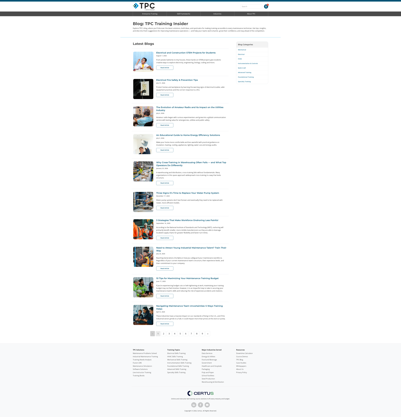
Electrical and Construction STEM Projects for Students (186, 52)
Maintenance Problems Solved (145, 353)
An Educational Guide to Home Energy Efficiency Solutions (188, 135)
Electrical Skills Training (176, 353)
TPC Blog (239, 360)
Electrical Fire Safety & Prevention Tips (177, 80)
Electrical (241, 54)
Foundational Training (246, 77)
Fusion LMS (137, 363)
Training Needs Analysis (142, 360)
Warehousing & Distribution (213, 382)
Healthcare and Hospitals (212, 366)
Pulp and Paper (208, 372)
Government (207, 363)
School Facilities (208, 375)
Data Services (207, 353)
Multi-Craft (242, 68)
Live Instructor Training (142, 372)
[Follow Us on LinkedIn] (193, 404)
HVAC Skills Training (175, 356)
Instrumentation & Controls (248, 63)
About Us (240, 369)
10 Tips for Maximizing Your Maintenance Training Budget (187, 278)
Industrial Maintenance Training (145, 356)
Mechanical (242, 50)
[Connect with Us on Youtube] (207, 404)
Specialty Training (244, 82)
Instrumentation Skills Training (179, 363)
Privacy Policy (241, 372)
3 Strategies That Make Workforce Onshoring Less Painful (187, 220)
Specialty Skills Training (176, 372)
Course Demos (242, 356)
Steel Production (208, 379)
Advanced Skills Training (176, 369)
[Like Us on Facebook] (200, 404)
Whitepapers (241, 366)
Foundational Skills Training (178, 366)
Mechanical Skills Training (177, 360)
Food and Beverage (209, 360)
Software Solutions (140, 369)
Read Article (165, 68)
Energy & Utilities (208, 356)
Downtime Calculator (244, 353)
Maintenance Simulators (142, 366)
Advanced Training (244, 72)
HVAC (240, 59)
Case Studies (241, 363)
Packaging (206, 369)
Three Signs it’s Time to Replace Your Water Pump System (187, 193)
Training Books (139, 375)
